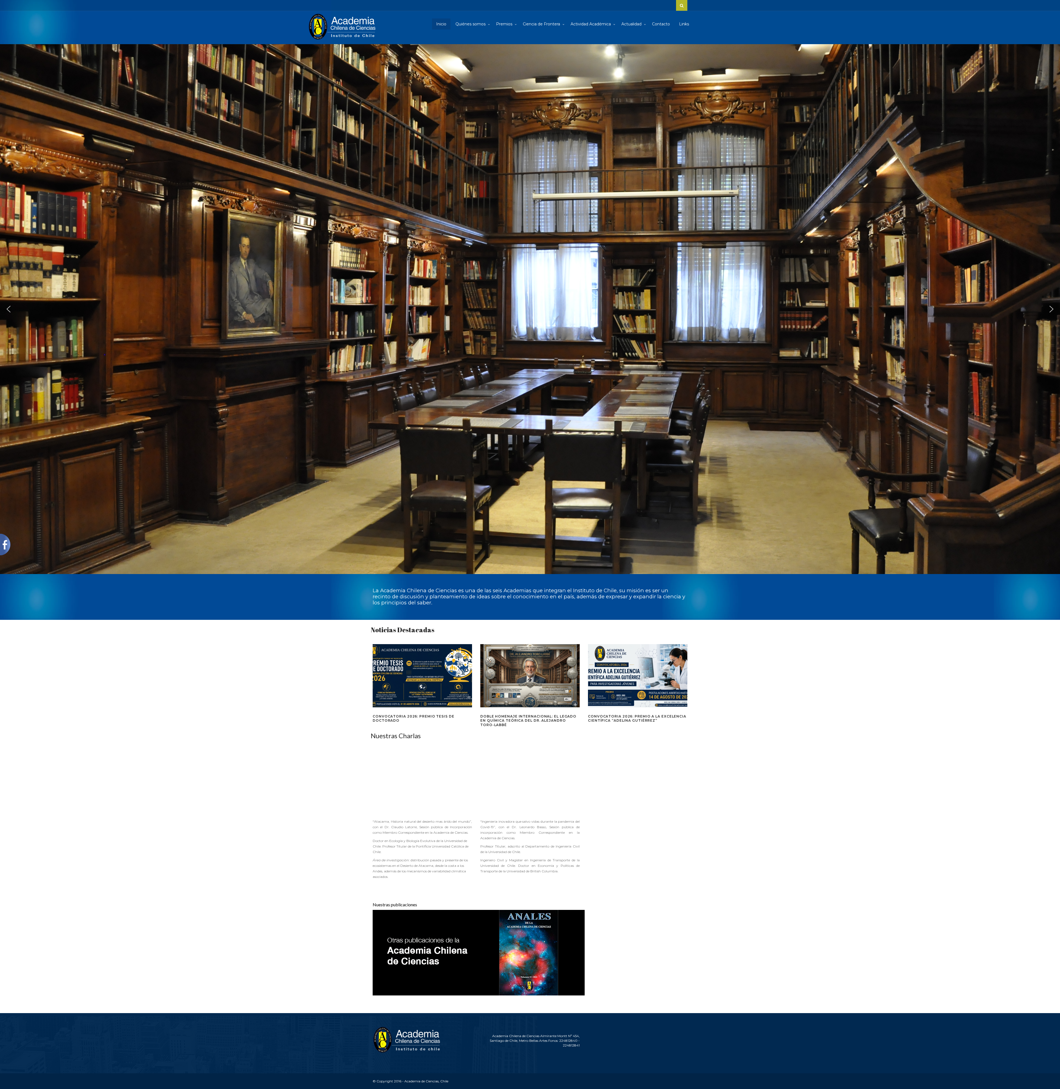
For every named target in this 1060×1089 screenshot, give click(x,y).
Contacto (661, 24)
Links (684, 24)
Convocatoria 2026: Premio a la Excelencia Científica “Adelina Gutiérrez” (637, 718)
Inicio (441, 24)
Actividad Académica (591, 24)
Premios (504, 24)
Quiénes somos (471, 24)
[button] (8, 309)
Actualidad (632, 24)
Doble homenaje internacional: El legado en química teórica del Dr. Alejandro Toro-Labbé (528, 720)
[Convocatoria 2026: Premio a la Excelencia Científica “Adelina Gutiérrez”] (637, 675)
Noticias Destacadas (402, 629)
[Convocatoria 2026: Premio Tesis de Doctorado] (422, 675)
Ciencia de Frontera (542, 24)
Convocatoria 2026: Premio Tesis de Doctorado (413, 718)
